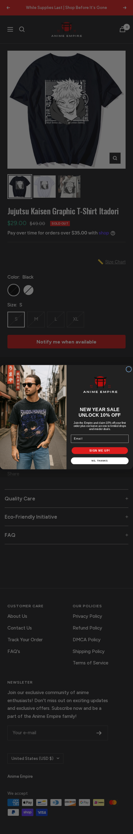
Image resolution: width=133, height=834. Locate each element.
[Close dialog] (128, 369)
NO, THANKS (100, 460)
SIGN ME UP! (99, 450)
